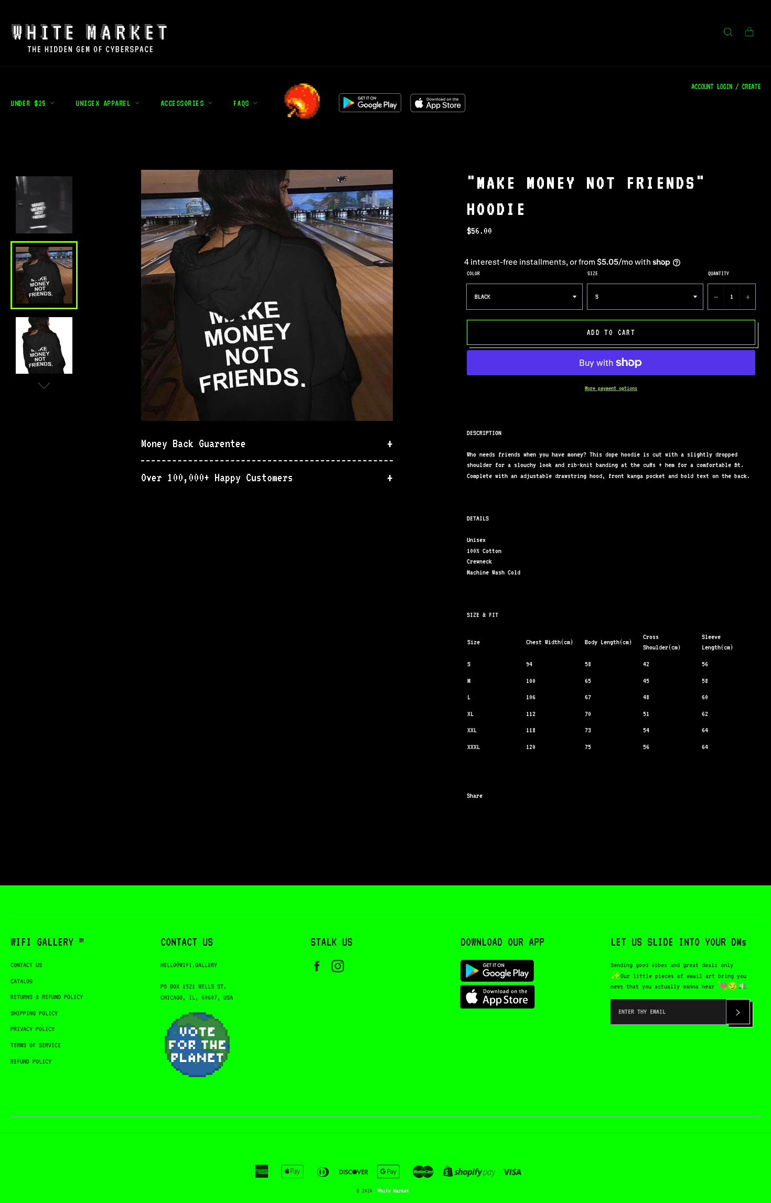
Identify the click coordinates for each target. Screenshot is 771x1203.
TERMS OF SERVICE (35, 1045)
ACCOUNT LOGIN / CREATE (726, 86)
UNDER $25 (30, 103)
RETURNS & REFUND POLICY (46, 997)
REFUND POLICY (30, 1061)
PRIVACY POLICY (32, 1029)
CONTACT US (26, 965)
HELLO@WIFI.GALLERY (188, 965)
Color (473, 273)
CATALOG (21, 981)
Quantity (718, 273)
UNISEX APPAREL (105, 103)
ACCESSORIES (184, 103)
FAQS (243, 103)
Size (592, 273)
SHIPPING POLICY (34, 1013)
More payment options (611, 388)
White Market (393, 1190)
